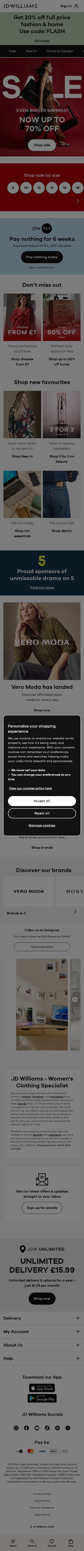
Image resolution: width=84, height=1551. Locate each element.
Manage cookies (42, 825)
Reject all (42, 813)
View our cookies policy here (30, 788)
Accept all (42, 801)
